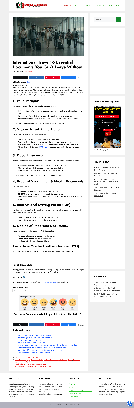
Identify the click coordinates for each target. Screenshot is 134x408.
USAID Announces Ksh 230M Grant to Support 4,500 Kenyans (33, 366)
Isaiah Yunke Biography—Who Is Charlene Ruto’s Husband (105, 295)
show (28, 82)
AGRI (117, 6)
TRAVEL (38, 358)
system (43, 147)
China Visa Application (65, 360)
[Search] (118, 19)
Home (71, 387)
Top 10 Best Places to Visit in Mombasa (31, 342)
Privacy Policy (73, 396)
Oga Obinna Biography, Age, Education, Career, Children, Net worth (106, 181)
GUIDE (17, 358)
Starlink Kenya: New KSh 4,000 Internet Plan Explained (105, 283)
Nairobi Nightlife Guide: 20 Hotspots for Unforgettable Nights (40, 350)
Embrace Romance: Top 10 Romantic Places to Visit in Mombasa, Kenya (42, 347)
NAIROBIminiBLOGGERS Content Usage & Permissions (80, 392)
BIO (76, 6)
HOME (66, 6)
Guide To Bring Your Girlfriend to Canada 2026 (34, 335)
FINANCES (87, 6)
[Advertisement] (107, 61)
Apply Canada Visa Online (35, 360)
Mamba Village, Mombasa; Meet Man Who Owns (35, 337)
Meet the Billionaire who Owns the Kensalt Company (30, 364)
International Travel (24, 362)
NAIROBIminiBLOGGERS (49, 282)
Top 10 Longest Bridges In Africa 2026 (31, 340)
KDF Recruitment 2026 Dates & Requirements (34, 352)
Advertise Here (74, 384)
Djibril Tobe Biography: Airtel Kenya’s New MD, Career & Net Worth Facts (107, 289)
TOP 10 (110, 6)
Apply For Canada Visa (51, 360)
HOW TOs (100, 6)
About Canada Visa (20, 360)
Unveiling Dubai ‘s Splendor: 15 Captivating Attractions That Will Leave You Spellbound (48, 345)
